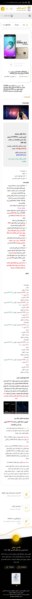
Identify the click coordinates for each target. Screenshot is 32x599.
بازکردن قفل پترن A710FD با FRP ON (13, 89)
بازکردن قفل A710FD (9, 87)
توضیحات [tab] (27, 97)
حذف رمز (21, 76)
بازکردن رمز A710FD (20, 87)
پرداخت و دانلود (24, 300)
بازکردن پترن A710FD (9, 86)
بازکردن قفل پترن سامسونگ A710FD (12, 91)
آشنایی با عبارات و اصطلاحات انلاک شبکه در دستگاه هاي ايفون (11, 2)
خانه (24, 25)
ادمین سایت (6, 594)
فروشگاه (17, 25)
